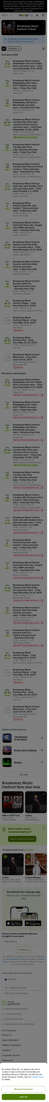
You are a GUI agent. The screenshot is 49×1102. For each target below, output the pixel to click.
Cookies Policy (37, 1077)
